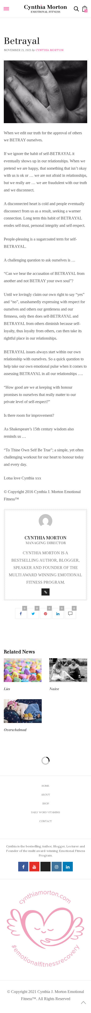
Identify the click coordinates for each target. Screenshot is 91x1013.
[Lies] (23, 670)
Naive (54, 689)
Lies (7, 689)
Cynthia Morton (49, 50)
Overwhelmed (15, 730)
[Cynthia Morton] (45, 9)
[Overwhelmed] (23, 711)
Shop (45, 803)
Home (45, 785)
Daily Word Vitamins (20, 34)
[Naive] (68, 670)
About (45, 794)
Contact (45, 821)
